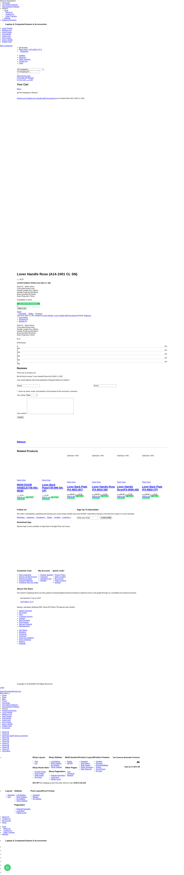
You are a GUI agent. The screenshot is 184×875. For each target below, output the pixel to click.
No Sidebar (55, 765)
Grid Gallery (85, 763)
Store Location (60, 577)
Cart (68, 772)
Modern (35, 797)
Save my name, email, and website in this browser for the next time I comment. (48, 391)
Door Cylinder (7, 40)
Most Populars (24, 620)
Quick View (21, 480)
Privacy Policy (60, 575)
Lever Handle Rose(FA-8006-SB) (128, 488)
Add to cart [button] (21, 497)
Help (21, 615)
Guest (10, 691)
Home (19, 98)
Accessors (6, 728)
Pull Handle (6, 34)
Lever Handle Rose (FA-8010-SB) (103, 488)
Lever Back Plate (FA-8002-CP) (152, 488)
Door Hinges (7, 32)
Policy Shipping (25, 640)
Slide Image (39, 775)
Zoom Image (39, 773)
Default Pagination (58, 775)
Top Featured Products (10, 7)
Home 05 (5, 739)
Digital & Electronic (9, 20)
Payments (23, 634)
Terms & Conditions (26, 638)
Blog (4, 699)
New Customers (25, 575)
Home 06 (5, 741)
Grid (36, 761)
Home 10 (5, 749)
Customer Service (26, 616)
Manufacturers (24, 626)
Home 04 (5, 738)
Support (22, 618)
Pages (4, 701)
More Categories (6, 46)
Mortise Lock (7, 30)
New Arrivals (24, 622)
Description (23, 317)
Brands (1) (23, 321)
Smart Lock (6, 36)
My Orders (23, 613)
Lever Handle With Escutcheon (43, 98)
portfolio (58, 582)
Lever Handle (7, 28)
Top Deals (6, 3)
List (36, 763)
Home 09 (5, 747)
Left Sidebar (55, 761)
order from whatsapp (29, 303)
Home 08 (5, 745)
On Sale (99, 771)
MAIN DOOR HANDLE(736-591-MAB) (27, 487)
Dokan (69, 761)
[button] (28, 303)
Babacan (87, 315)
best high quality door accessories (15, 736)
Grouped (99, 763)
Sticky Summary (87, 767)
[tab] (93, 318)
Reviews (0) (23, 319)
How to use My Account (28, 577)
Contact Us (10, 14)
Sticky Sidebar (56, 767)
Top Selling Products (10, 5)
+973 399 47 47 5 (26, 602)
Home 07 (5, 743)
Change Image (40, 772)
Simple (98, 767)
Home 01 (5, 732)
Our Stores (23, 630)
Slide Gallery (86, 765)
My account (59, 579)
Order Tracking (11, 16)
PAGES (5, 709)
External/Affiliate (102, 765)
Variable (99, 761)
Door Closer (6, 38)
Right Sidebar (56, 763)
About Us (9, 12)
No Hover (38, 777)
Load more (55, 777)
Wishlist (7, 18)
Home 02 (5, 734)
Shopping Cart (45, 579)
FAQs (4, 823)
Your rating (21, 395)
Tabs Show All (86, 769)
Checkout (44, 577)
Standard (84, 761)
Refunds (22, 643)
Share (19, 312)
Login (2, 687)
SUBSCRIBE (106, 518)
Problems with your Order (28, 582)
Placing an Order (25, 579)
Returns (22, 642)
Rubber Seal (7, 42)
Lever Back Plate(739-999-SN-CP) (52, 487)
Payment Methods (26, 581)
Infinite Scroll (56, 779)
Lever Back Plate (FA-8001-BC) (77, 488)
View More (6, 751)
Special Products (25, 624)
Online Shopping (25, 611)
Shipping (22, 632)
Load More (21, 811)
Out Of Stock (100, 769)
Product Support (46, 575)
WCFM (70, 763)
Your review (22, 413)
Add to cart (22, 308)
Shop (6, 10)
